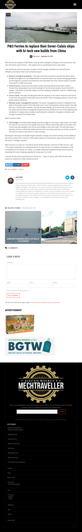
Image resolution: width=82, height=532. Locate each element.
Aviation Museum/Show (15, 430)
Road (9, 514)
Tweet (10, 164)
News (8, 14)
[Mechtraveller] (10, 4)
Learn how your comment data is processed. (45, 302)
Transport (11, 495)
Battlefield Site (12, 434)
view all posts (19, 179)
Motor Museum (13, 457)
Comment (10, 262)
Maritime (14, 169)
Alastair (37, 56)
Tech (9, 490)
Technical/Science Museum (16, 462)
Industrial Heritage (14, 484)
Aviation (10, 497)
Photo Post (11, 477)
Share (18, 164)
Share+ (26, 164)
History (10, 468)
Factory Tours (12, 439)
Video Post (11, 520)
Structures (11, 482)
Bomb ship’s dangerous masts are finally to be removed (23, 240)
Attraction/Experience (14, 428)
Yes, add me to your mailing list (18, 291)
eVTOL (10, 499)
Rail (9, 510)
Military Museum (13, 453)
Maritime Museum (14, 444)
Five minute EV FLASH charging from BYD (59, 241)
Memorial (11, 448)
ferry (9, 169)
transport (21, 169)
